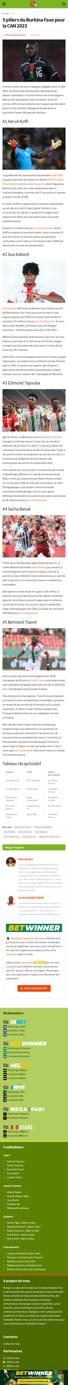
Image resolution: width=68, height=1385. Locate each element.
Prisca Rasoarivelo (15, 35)
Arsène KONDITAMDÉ (31, 898)
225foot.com (12, 1362)
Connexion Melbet (16, 1078)
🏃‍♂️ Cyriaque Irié (11, 1204)
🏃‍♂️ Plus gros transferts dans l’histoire (23, 1257)
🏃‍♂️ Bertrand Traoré (13, 1169)
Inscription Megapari (17, 1117)
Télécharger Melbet (17, 1070)
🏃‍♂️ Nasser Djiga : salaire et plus (19, 1222)
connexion (11, 954)
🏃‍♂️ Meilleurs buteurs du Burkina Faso (22, 1265)
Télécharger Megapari (18, 1113)
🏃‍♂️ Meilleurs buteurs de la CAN (19, 1261)
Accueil (5, 13)
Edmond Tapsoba (51, 437)
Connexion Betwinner (18, 1056)
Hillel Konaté (55, 179)
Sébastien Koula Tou (34, 184)
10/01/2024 (35, 35)
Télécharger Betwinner (19, 1048)
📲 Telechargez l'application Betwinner (26, 938)
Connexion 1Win (15, 1099)
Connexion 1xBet (16, 1034)
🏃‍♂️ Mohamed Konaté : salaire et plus (22, 1226)
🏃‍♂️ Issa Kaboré (11, 1173)
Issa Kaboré (9, 308)
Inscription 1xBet (16, 1030)
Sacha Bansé (39, 567)
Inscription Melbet (16, 1074)
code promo (26, 962)
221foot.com (12, 1358)
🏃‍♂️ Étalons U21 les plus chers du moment (24, 1269)
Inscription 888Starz (17, 1135)
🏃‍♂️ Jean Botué (11, 1200)
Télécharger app (35, 988)
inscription (11, 966)
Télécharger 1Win (16, 1092)
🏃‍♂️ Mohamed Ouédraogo (16, 1208)
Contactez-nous (11, 1343)
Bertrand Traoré (36, 680)
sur (43, 228)
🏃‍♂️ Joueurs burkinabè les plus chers (22, 1253)
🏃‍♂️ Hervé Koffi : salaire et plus (18, 1238)
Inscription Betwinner (18, 1052)
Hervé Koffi (56, 175)
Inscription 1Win (15, 1096)
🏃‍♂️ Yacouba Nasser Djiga (16, 1196)
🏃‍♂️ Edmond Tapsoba (14, 1161)
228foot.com (12, 1366)
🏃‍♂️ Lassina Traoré (12, 1177)
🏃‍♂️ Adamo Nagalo (12, 1192)
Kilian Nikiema (10, 184)
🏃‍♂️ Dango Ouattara (13, 1165)
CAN (13, 13)
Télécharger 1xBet (16, 1026)
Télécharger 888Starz (18, 1131)
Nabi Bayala (25, 859)
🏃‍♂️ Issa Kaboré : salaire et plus (19, 1234)
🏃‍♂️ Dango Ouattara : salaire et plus (21, 1230)
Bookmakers (13, 1013)
